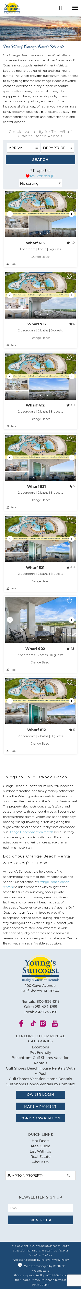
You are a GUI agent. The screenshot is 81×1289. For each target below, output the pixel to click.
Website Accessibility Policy (30, 1259)
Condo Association (40, 1118)
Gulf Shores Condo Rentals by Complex (40, 1084)
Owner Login (40, 1094)
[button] (75, 8)
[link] (40, 228)
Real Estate (40, 1156)
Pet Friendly (40, 1052)
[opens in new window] (24, 1025)
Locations (40, 1047)
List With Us (40, 1151)
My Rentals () (43, 176)
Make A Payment (40, 1106)
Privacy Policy (60, 1259)
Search (40, 159)
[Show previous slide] (10, 214)
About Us (40, 1161)
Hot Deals (40, 1140)
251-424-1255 (46, 1006)
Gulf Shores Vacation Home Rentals (40, 1078)
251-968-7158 (46, 1012)
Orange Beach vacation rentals (30, 832)
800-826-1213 (48, 1001)
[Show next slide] (72, 214)
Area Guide (40, 1146)
